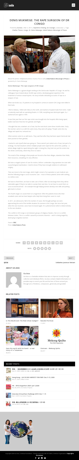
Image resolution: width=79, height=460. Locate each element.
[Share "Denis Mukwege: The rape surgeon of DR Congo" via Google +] (32, 243)
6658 (22, 371)
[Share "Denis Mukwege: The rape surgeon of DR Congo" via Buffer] (49, 243)
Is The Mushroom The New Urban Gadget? (22, 321)
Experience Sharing (39, 28)
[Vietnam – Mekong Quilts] (57, 335)
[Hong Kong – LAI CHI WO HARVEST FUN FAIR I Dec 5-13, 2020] (8, 378)
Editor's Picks (25, 379)
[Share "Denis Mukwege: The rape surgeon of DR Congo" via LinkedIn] (45, 243)
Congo (26, 30)
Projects (29, 388)
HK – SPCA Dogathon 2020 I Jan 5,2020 (25, 386)
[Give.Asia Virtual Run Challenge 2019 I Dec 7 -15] (8, 395)
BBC (14, 222)
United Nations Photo (19, 225)
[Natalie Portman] (57, 308)
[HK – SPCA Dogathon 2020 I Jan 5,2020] (8, 387)
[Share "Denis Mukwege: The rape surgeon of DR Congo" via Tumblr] (36, 243)
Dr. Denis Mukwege (35, 30)
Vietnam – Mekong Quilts (50, 348)
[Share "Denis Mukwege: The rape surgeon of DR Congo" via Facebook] (24, 243)
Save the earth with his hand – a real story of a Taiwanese (20, 349)
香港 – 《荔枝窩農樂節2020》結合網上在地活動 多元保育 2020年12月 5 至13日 (38, 369)
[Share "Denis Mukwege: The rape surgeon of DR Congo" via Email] (57, 243)
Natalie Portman (47, 321)
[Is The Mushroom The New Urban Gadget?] (22, 308)
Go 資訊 (32, 371)
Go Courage (51, 28)
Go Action (24, 388)
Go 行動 (27, 371)
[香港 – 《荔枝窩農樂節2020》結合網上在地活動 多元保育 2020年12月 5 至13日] (8, 370)
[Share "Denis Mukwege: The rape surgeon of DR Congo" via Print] (61, 243)
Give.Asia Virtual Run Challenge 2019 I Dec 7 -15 (29, 394)
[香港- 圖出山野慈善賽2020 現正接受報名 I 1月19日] (8, 403)
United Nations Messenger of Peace (55, 30)
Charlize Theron (17, 30)
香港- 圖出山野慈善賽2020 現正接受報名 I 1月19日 (28, 402)
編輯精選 (37, 371)
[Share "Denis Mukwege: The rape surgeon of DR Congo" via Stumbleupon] (53, 243)
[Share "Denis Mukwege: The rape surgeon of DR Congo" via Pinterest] (41, 243)
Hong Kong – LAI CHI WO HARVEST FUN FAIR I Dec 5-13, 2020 (33, 377)
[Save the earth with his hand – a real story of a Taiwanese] (22, 335)
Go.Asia (19, 28)
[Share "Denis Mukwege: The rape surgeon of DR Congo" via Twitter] (28, 243)
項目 (27, 404)
